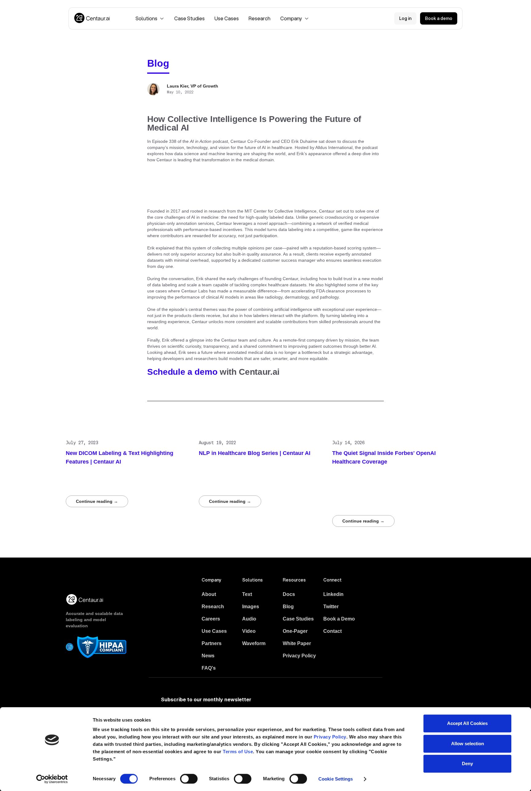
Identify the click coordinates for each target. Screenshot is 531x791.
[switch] (189, 779)
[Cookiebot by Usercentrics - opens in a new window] (52, 779)
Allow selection (467, 743)
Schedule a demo (182, 372)
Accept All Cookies (467, 723)
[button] (150, 18)
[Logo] (92, 18)
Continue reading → (97, 501)
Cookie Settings (335, 778)
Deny (467, 763)
